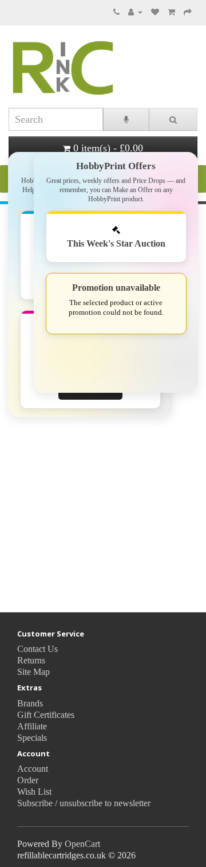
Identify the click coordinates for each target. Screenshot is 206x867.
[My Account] (135, 11)
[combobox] (56, 119)
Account (32, 769)
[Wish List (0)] (155, 11)
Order (27, 780)
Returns (31, 660)
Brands (30, 703)
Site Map (33, 672)
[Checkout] (188, 11)
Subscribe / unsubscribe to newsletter (83, 803)
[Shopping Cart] (171, 11)
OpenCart (82, 844)
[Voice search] (126, 119)
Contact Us (37, 649)
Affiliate (32, 726)
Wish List (34, 791)
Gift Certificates (45, 715)
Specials (32, 738)
